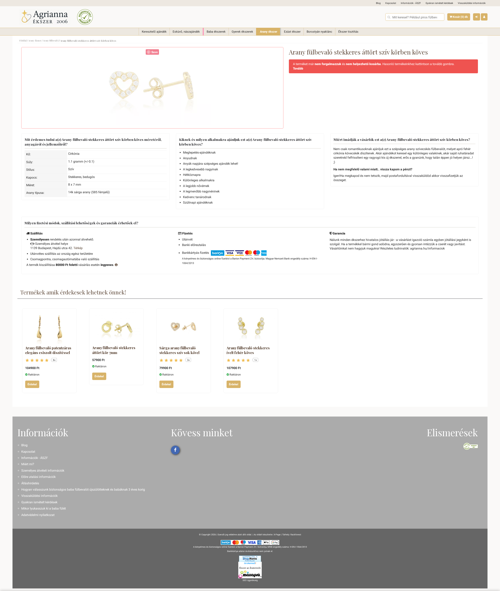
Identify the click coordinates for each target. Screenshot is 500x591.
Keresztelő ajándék (154, 31)
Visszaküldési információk (472, 3)
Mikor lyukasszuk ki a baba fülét (43, 508)
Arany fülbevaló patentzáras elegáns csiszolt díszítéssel (48, 350)
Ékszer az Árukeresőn (250, 568)
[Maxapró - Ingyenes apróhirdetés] (250, 574)
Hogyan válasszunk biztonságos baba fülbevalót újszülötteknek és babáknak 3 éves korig (83, 489)
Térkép (78, 248)
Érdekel (32, 384)
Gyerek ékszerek (242, 31)
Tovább (298, 68)
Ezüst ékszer (292, 31)
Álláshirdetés (30, 483)
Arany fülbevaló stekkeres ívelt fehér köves (248, 350)
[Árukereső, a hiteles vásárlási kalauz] (85, 17)
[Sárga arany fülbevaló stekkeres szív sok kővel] (183, 327)
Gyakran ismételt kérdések (439, 3)
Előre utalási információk (38, 477)
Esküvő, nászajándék (186, 31)
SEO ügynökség (250, 580)
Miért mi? (27, 464)
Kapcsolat (390, 3)
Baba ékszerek (216, 31)
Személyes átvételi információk (42, 470)
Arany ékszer (268, 31)
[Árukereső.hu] (250, 564)
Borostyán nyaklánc (319, 31)
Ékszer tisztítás (348, 31)
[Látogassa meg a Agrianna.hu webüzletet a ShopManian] (250, 558)
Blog (378, 3)
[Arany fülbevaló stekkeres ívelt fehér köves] (251, 327)
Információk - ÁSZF (411, 3)
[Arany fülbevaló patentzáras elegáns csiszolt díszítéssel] (49, 327)
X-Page (277, 534)
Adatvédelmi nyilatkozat (37, 515)
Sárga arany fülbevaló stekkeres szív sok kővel (179, 350)
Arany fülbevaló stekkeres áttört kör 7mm (113, 350)
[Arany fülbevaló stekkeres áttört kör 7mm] (116, 327)
